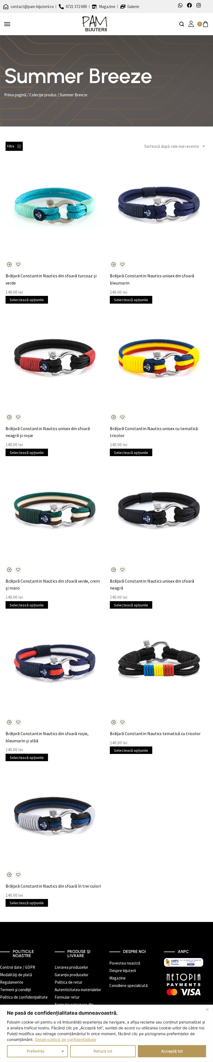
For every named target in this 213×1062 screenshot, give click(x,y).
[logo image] (94, 23)
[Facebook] (189, 5)
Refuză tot (102, 1051)
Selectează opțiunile (27, 299)
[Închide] (207, 1009)
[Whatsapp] (180, 5)
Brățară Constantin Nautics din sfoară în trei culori (53, 886)
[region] (106, 1033)
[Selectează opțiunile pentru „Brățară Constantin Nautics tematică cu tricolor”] (113, 722)
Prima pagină (15, 94)
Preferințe (35, 1051)
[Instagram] (198, 5)
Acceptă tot (172, 1051)
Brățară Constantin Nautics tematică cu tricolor (155, 733)
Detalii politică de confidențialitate (65, 1039)
